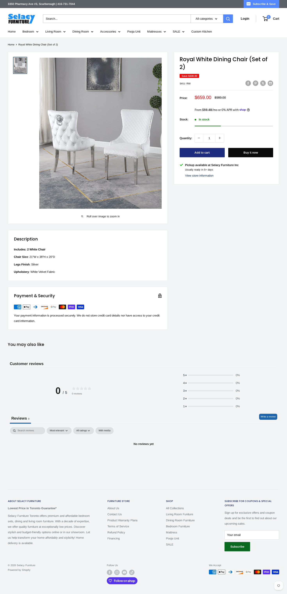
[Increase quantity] (220, 138)
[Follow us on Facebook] (109, 572)
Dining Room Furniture (180, 520)
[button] (211, 375)
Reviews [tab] (20, 418)
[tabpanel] (143, 457)
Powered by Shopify (19, 569)
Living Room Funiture (179, 514)
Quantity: (186, 138)
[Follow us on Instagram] (117, 572)
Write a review (268, 416)
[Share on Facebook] (248, 83)
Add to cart (202, 152)
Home (12, 31)
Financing (113, 538)
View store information (199, 175)
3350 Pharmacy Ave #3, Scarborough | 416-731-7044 (41, 3)
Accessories (108, 31)
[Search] (228, 18)
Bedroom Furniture (178, 526)
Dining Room (80, 31)
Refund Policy (116, 532)
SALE (176, 31)
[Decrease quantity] (199, 138)
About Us (113, 508)
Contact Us (114, 514)
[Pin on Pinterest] (255, 83)
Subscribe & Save (264, 3)
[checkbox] (104, 430)
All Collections (175, 508)
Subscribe (237, 546)
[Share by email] (270, 83)
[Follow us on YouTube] (124, 572)
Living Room (53, 31)
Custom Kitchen (201, 31)
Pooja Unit (133, 31)
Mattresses (154, 31)
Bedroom (28, 31)
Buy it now (250, 152)
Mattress (171, 532)
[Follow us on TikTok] (132, 572)
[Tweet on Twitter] (263, 83)
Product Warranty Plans (122, 520)
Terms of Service (118, 526)
